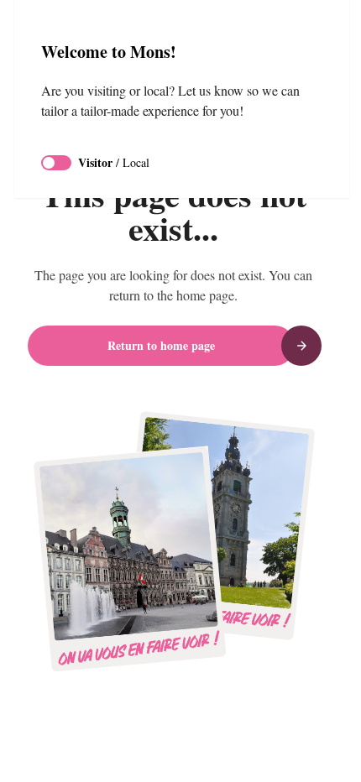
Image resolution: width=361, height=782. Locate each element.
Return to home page (161, 345)
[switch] (56, 162)
